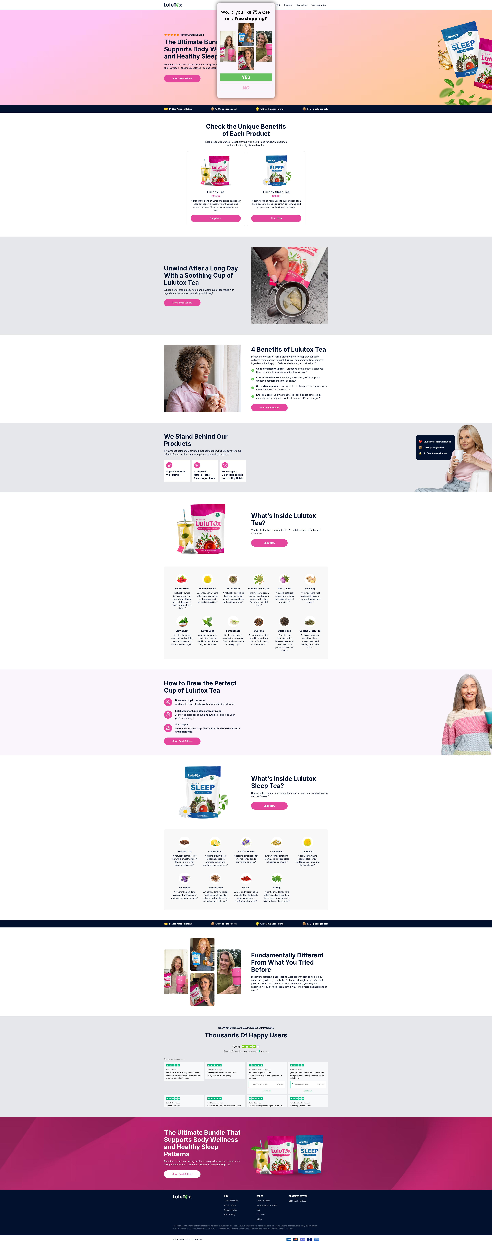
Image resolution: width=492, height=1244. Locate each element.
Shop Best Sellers (182, 78)
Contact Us (301, 5)
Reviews (288, 5)
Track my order (318, 5)
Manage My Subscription (267, 1205)
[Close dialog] (271, 6)
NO (246, 88)
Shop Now (215, 218)
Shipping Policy (230, 1210)
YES (246, 77)
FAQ (278, 5)
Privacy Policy (230, 1205)
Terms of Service (231, 1201)
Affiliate (259, 1219)
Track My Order (263, 1201)
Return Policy (229, 1214)
